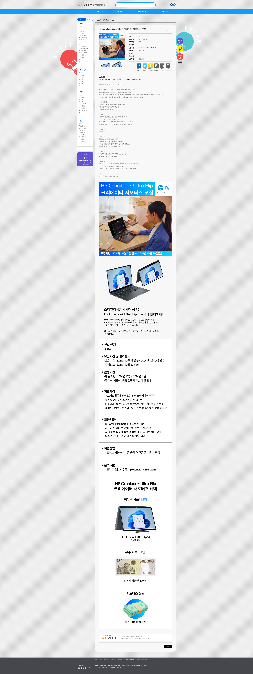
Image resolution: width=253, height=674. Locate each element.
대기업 (81, 101)
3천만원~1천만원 (83, 130)
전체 (80, 26)
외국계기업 (82, 106)
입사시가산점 (82, 137)
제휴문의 (113, 659)
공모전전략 (99, 11)
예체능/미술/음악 (83, 53)
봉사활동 (81, 57)
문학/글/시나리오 (83, 46)
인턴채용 (81, 139)
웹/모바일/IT (82, 39)
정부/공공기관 (82, 97)
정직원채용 (82, 141)
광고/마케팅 (82, 31)
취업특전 (81, 134)
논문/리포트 (82, 33)
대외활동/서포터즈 (83, 55)
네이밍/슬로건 (82, 50)
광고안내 (106, 659)
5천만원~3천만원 (83, 128)
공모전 (83, 11)
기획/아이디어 (82, 29)
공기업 (81, 99)
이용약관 (120, 659)
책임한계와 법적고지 (142, 659)
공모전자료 (164, 11)
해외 (80, 61)
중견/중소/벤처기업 (83, 108)
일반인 (81, 77)
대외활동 (121, 11)
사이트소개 (98, 659)
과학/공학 (81, 44)
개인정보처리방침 (130, 659)
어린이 (81, 83)
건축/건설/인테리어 (83, 48)
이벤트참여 (142, 11)
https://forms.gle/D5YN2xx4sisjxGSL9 (108, 156)
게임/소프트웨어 (83, 42)
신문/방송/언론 (82, 103)
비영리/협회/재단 (83, 110)
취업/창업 (81, 59)
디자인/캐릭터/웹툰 (83, 37)
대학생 (81, 79)
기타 (80, 63)
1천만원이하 (82, 132)
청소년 (81, 81)
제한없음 (81, 75)
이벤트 (89, 19)
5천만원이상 (82, 126)
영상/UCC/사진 (82, 35)
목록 (168, 646)
